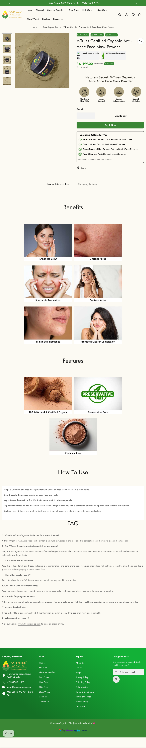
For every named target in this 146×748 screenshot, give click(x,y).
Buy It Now (110, 125)
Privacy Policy (82, 677)
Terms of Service (83, 696)
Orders (79, 667)
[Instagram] (116, 679)
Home (29, 10)
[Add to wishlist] (140, 41)
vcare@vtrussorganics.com (19, 687)
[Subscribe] (141, 672)
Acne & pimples (50, 27)
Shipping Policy (83, 682)
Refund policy (82, 701)
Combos (46, 19)
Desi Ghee (74, 10)
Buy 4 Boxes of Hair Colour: (96, 149)
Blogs (78, 672)
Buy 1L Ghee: (89, 144)
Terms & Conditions (85, 691)
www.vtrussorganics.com (29, 623)
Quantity (80, 109)
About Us (80, 662)
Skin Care (102, 10)
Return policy (82, 687)
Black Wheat (33, 19)
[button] (139, 14)
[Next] (136, 3)
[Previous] (9, 3)
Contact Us (58, 19)
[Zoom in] (63, 39)
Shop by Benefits (55, 10)
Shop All (40, 10)
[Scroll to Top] (140, 732)
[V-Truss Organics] (12, 15)
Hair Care (87, 10)
